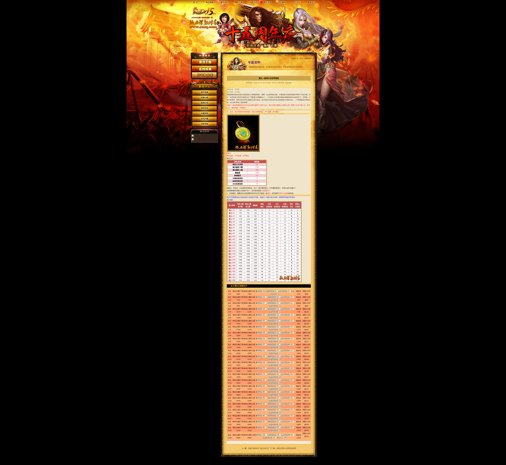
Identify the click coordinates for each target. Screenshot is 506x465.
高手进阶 (224, 2)
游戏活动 (204, 108)
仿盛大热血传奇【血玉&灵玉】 (259, 448)
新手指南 (210, 2)
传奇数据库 (204, 75)
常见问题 (204, 119)
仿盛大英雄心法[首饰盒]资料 (286, 448)
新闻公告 (204, 103)
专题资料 (204, 113)
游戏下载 (204, 62)
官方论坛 (297, 2)
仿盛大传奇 (203, 12)
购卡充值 (268, 2)
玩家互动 (253, 2)
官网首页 (195, 2)
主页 (301, 58)
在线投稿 (204, 69)
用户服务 (282, 2)
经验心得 (204, 98)
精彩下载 (239, 2)
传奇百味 (204, 124)
